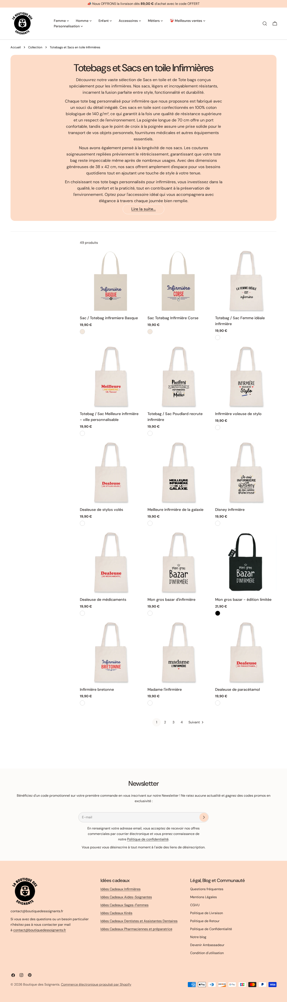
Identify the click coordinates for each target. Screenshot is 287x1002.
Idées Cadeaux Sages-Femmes (124, 905)
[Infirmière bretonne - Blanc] (82, 702)
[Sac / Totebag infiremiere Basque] (110, 281)
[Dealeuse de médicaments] (110, 562)
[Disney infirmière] (245, 473)
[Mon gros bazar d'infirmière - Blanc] (150, 613)
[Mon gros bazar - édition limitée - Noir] (217, 613)
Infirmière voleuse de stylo (238, 413)
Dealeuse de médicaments (103, 599)
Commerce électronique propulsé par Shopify (96, 984)
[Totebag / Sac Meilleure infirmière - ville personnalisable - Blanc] (82, 433)
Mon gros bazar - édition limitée (243, 599)
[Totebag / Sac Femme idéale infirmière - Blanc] (217, 337)
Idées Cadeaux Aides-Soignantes (126, 897)
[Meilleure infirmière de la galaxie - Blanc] (150, 523)
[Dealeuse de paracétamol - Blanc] (217, 702)
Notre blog (198, 937)
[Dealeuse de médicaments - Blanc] (82, 613)
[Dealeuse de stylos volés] (110, 473)
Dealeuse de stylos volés (101, 509)
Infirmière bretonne (97, 689)
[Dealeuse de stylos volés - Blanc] (82, 523)
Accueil (16, 47)
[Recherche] (265, 23)
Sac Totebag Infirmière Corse (172, 317)
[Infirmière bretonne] (110, 652)
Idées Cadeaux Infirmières (120, 889)
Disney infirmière (230, 509)
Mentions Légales (203, 897)
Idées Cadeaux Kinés (116, 913)
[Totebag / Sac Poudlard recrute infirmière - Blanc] (150, 433)
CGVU (195, 905)
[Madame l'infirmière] (178, 652)
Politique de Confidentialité (211, 929)
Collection (35, 47)
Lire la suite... (143, 209)
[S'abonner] (203, 817)
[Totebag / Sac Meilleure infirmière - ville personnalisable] (110, 377)
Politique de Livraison (206, 913)
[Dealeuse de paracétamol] (245, 652)
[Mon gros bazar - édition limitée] (245, 562)
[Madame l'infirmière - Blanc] (150, 702)
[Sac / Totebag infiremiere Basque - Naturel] (82, 331)
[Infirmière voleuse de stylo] (245, 377)
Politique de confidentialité (148, 839)
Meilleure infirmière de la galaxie (175, 509)
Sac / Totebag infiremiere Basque (109, 317)
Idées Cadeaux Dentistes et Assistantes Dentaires (139, 921)
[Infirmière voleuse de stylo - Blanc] (217, 427)
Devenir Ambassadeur (207, 945)
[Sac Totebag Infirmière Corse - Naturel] (150, 331)
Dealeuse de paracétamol (237, 689)
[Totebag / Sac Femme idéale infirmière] (245, 281)
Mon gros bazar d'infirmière (171, 599)
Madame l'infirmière (164, 689)
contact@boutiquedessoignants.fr (39, 930)
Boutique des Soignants (41, 984)
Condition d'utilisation (207, 953)
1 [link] (156, 722)
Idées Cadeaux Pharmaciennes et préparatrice (136, 929)
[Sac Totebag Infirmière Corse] (178, 281)
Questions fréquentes (206, 889)
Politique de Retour (205, 921)
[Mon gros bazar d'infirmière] (178, 562)
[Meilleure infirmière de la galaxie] (178, 473)
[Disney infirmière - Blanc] (217, 523)
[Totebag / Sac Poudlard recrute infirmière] (178, 377)
